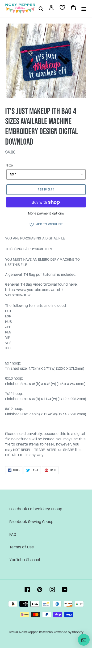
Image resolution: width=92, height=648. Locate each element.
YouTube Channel (24, 560)
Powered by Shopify (69, 632)
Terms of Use (21, 547)
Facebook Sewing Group (31, 522)
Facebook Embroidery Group (35, 509)
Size (9, 165)
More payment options (46, 213)
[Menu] (84, 9)
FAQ (12, 535)
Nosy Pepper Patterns (36, 632)
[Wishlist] (62, 8)
